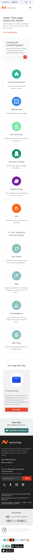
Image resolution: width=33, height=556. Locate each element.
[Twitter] (4, 485)
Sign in (14, 2)
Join (27, 478)
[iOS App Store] (7, 550)
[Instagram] (16, 485)
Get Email (16, 410)
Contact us (6, 2)
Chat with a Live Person (18, 430)
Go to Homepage (10, 32)
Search (25, 57)
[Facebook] (10, 485)
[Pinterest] (23, 485)
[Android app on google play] (17, 546)
